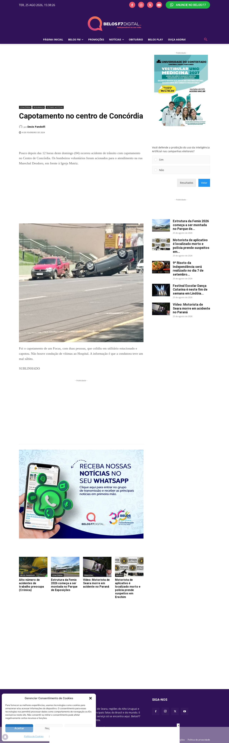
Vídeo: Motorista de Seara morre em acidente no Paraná (96, 583)
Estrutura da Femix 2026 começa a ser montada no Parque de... (191, 225)
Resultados (186, 182)
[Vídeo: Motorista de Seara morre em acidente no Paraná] (97, 567)
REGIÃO (119, 575)
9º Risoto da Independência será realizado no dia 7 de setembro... (188, 268)
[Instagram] (141, 5)
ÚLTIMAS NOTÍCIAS (55, 107)
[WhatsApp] (77, 141)
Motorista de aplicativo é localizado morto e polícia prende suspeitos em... (191, 246)
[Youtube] (159, 5)
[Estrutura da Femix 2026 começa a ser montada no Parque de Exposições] (65, 567)
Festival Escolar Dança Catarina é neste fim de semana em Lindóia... (190, 289)
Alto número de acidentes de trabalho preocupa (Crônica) (31, 585)
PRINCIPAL (88, 575)
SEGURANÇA (38, 107)
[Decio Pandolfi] (21, 127)
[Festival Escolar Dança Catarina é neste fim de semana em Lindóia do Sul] (161, 290)
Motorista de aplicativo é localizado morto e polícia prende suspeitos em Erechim (127, 588)
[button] (90, 698)
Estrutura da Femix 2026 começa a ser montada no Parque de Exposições (64, 585)
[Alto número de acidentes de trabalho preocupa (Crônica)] (33, 567)
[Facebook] (132, 5)
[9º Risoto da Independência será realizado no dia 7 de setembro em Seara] (161, 267)
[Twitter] (150, 5)
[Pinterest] (69, 141)
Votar (204, 182)
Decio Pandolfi (36, 126)
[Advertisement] (81, 78)
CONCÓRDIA (25, 107)
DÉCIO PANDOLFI (27, 575)
